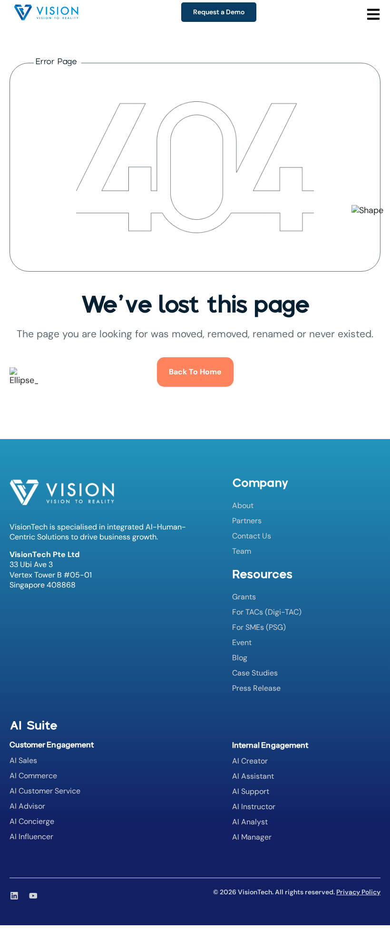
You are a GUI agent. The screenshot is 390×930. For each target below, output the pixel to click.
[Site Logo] (46, 14)
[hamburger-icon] (386, 7)
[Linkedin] (14, 896)
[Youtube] (33, 896)
